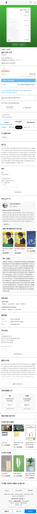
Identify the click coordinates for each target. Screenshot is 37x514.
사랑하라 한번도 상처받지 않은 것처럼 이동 (30, 436)
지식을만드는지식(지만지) (8, 60)
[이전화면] (2, 2)
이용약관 (10, 501)
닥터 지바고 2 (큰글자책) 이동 (8, 243)
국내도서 (4, 309)
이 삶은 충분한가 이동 (18, 467)
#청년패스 (4, 137)
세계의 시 (23, 304)
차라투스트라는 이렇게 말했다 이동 (18, 436)
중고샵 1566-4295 (28, 494)
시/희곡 (17, 304)
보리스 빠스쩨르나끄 (6, 58)
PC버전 (12, 503)
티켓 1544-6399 (19, 494)
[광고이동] (30, 2)
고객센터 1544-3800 (9, 494)
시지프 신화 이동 (6, 436)
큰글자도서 (10, 309)
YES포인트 (4, 74)
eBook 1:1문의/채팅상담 (17, 496)
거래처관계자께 (23, 503)
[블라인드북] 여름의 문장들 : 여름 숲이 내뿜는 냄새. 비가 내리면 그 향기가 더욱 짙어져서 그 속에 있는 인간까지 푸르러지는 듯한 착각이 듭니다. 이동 (30, 468)
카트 (35, 2)
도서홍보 (17, 505)
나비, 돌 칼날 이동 (6, 467)
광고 (21, 505)
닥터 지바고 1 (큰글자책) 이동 (20, 243)
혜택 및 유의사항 (9, 408)
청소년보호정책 (25, 501)
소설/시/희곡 (18, 309)
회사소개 (17, 503)
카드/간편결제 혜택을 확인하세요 (25, 85)
